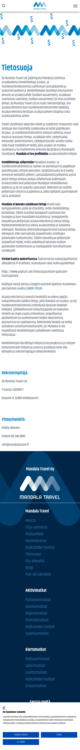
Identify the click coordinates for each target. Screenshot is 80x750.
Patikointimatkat (38, 599)
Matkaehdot (34, 534)
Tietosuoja (33, 554)
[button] (75, 7)
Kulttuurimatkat (37, 659)
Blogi (29, 567)
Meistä (30, 520)
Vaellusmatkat (36, 606)
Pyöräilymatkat (37, 620)
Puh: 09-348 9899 (38, 574)
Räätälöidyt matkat (40, 547)
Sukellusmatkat (37, 633)
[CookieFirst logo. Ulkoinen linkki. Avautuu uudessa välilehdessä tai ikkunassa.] (4, 708)
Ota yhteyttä (34, 561)
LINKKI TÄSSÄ (34, 288)
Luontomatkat (36, 672)
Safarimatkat (35, 665)
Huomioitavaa (36, 540)
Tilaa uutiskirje (36, 527)
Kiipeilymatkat (36, 613)
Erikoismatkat (35, 685)
